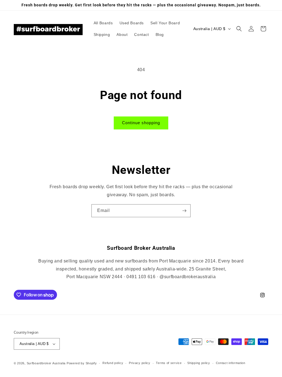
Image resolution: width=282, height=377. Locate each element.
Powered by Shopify (82, 363)
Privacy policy (139, 363)
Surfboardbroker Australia (47, 363)
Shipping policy (198, 363)
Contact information (230, 363)
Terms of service (168, 363)
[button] (239, 29)
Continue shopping (141, 122)
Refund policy (112, 363)
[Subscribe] (184, 210)
